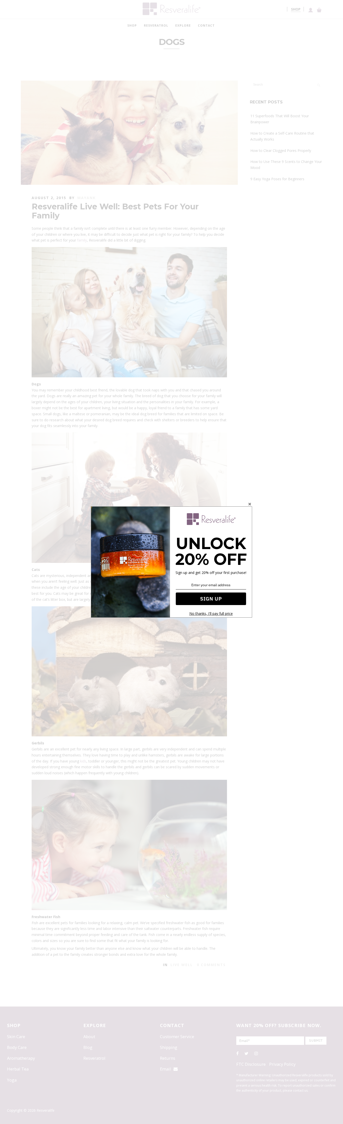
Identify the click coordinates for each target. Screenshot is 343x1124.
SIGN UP (211, 598)
